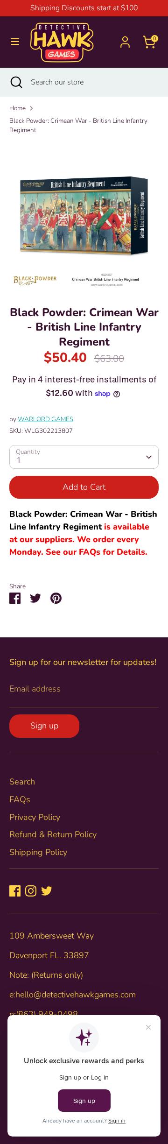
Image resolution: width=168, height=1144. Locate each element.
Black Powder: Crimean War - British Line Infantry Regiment (78, 125)
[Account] (125, 38)
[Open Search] (15, 82)
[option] (84, 216)
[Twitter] (46, 891)
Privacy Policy (34, 817)
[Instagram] (30, 891)
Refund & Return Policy (53, 834)
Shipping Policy (38, 852)
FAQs (19, 799)
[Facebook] (15, 891)
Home (17, 108)
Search (22, 781)
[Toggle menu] (15, 41)
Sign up (44, 725)
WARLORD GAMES (45, 419)
